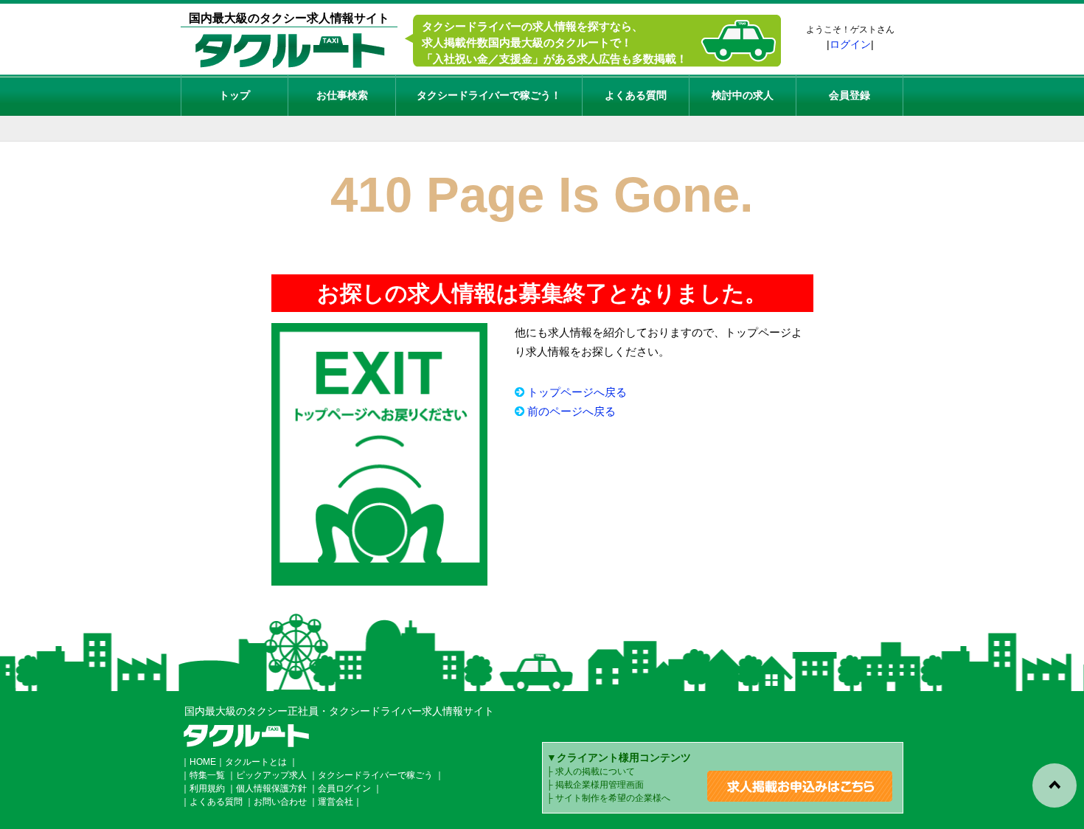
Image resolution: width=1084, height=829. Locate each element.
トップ (234, 95)
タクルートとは (256, 762)
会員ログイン (344, 788)
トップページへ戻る (577, 392)
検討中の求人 (743, 95)
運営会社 (335, 802)
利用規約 (207, 788)
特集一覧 (207, 775)
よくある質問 (636, 95)
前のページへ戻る (571, 411)
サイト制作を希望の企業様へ (612, 798)
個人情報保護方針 (271, 788)
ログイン (850, 44)
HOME (203, 762)
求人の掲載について (595, 771)
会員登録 (849, 95)
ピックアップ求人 (271, 775)
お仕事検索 (342, 95)
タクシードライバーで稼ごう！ (489, 95)
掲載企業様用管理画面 (599, 785)
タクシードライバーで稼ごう (375, 775)
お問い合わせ (280, 802)
